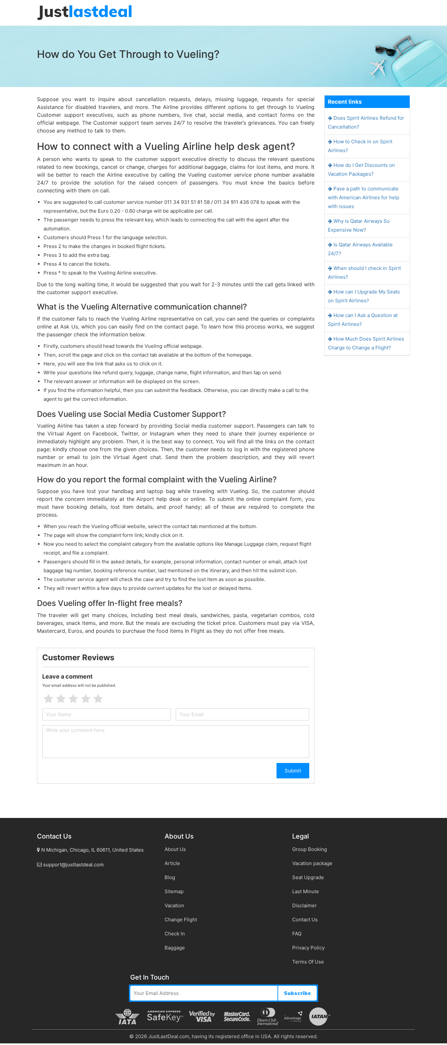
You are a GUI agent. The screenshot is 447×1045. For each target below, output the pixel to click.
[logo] (84, 12)
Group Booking (309, 849)
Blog (170, 877)
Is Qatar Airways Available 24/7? (360, 249)
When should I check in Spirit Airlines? (364, 272)
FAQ (296, 933)
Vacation (174, 905)
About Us (175, 849)
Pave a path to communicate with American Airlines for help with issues (363, 197)
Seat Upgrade (308, 877)
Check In (175, 933)
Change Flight (181, 919)
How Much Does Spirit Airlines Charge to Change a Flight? (366, 343)
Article (172, 863)
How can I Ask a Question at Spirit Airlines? (363, 319)
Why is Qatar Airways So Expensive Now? (359, 225)
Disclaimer (304, 905)
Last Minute (305, 891)
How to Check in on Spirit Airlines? (360, 145)
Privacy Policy (308, 948)
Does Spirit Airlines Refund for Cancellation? (366, 122)
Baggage (175, 948)
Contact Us (305, 919)
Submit (293, 771)
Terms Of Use (308, 962)
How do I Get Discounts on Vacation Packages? (361, 169)
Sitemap (174, 891)
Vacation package (312, 863)
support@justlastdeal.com (73, 864)
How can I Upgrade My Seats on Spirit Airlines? (364, 296)
